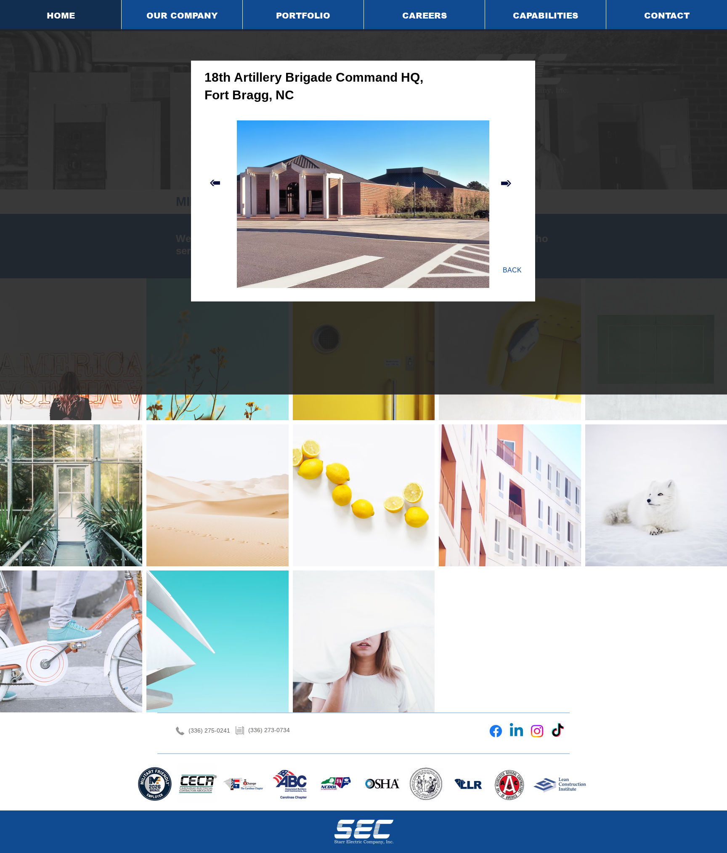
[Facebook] (496, 731)
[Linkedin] (516, 731)
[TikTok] (557, 731)
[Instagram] (537, 731)
